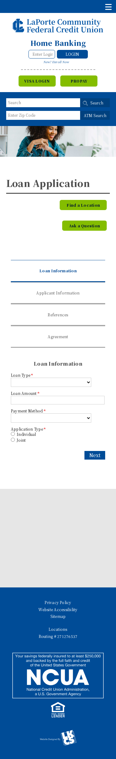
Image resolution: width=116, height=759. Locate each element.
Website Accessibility (57, 609)
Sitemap (58, 616)
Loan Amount (25, 393)
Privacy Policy (58, 602)
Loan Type (22, 375)
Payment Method (28, 410)
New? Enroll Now (56, 62)
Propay (79, 80)
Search (96, 102)
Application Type (28, 429)
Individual (26, 434)
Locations (58, 629)
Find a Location (83, 205)
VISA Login (37, 80)
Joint (21, 440)
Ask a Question (84, 225)
